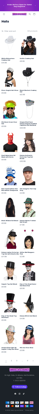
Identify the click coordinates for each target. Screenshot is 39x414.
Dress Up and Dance (17, 410)
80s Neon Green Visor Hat (9, 122)
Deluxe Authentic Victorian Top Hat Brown (26, 157)
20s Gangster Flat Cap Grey (28, 189)
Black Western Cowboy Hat (28, 91)
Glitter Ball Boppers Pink (27, 253)
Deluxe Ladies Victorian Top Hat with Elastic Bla (10, 253)
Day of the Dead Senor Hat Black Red (28, 284)
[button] (4, 14)
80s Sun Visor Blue (26, 348)
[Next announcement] (35, 5)
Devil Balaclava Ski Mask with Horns (9, 156)
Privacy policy (29, 410)
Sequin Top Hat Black (9, 284)
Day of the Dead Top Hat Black (9, 316)
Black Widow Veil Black (10, 220)
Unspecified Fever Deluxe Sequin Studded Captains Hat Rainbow (28, 123)
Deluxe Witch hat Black (28, 316)
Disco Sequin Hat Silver (10, 90)
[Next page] (33, 361)
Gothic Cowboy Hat (27, 58)
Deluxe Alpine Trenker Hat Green (28, 221)
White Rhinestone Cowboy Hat (8, 59)
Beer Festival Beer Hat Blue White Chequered (10, 189)
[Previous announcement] (4, 5)
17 (27, 361)
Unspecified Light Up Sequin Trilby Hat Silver (10, 348)
